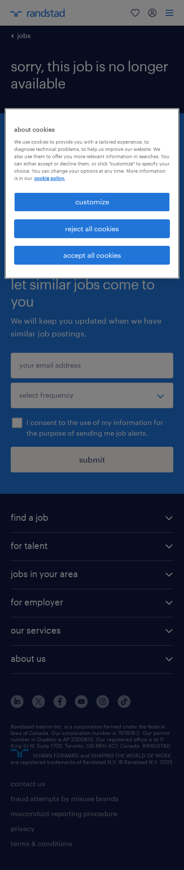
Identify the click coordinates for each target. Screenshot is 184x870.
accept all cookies (92, 255)
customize (92, 202)
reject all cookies (92, 228)
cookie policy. (49, 178)
